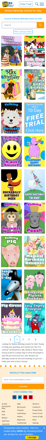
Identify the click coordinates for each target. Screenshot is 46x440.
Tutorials (20, 410)
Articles (20, 417)
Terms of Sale (38, 417)
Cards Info (5, 424)
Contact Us (36, 407)
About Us (36, 404)
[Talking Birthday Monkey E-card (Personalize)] (11, 218)
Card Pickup (21, 413)
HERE (20, 431)
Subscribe (23, 386)
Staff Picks (5, 421)
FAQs (34, 420)
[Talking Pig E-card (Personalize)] (11, 251)
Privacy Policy (37, 410)
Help (19, 404)
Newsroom (21, 420)
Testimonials (21, 423)
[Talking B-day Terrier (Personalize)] (11, 118)
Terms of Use (37, 413)
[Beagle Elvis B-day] (11, 285)
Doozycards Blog (6, 407)
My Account (21, 407)
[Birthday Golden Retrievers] (11, 51)
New (3, 411)
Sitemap (36, 423)
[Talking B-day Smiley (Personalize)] (11, 151)
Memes (4, 418)
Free (3, 415)
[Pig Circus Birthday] (11, 318)
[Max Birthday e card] (11, 84)
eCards (4, 404)
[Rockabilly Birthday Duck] (11, 184)
